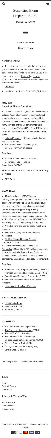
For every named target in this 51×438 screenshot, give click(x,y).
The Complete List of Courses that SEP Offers (22, 361)
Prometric (9, 86)
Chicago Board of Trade (15, 343)
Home (4, 383)
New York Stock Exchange (17, 327)
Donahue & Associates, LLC (17, 111)
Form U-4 (25, 76)
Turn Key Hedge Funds (15, 219)
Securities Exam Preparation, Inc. (25, 13)
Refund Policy (8, 409)
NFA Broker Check (13, 309)
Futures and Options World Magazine (21, 144)
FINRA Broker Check (14, 306)
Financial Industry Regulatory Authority (22, 269)
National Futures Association (17, 158)
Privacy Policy (8, 402)
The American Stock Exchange (19, 330)
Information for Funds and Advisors (20, 286)
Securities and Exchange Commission (22, 276)
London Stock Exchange (16, 350)
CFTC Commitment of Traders (18, 148)
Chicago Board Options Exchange (20, 340)
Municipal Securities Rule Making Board (22, 273)
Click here (41, 91)
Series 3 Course (9, 386)
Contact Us (7, 389)
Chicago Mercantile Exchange (18, 346)
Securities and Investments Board (20, 279)
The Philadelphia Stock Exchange (20, 336)
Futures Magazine (13, 138)
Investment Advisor (13, 303)
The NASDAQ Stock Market (17, 333)
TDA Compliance (12, 196)
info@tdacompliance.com (15, 199)
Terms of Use (8, 405)
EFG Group (10, 179)
